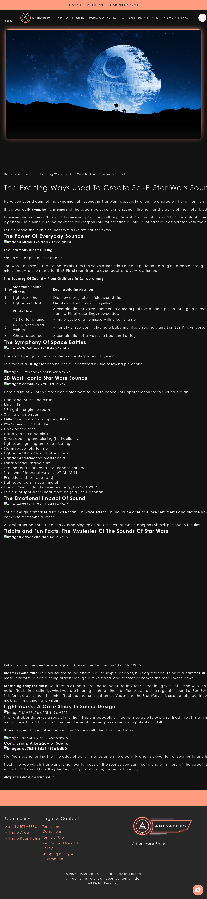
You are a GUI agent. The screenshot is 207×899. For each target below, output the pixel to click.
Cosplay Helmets (70, 18)
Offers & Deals (143, 18)
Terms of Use (53, 837)
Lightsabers (41, 18)
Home (9, 174)
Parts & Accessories (106, 18)
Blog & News (175, 18)
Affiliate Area (17, 832)
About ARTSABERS (21, 827)
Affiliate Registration (23, 838)
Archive (23, 174)
